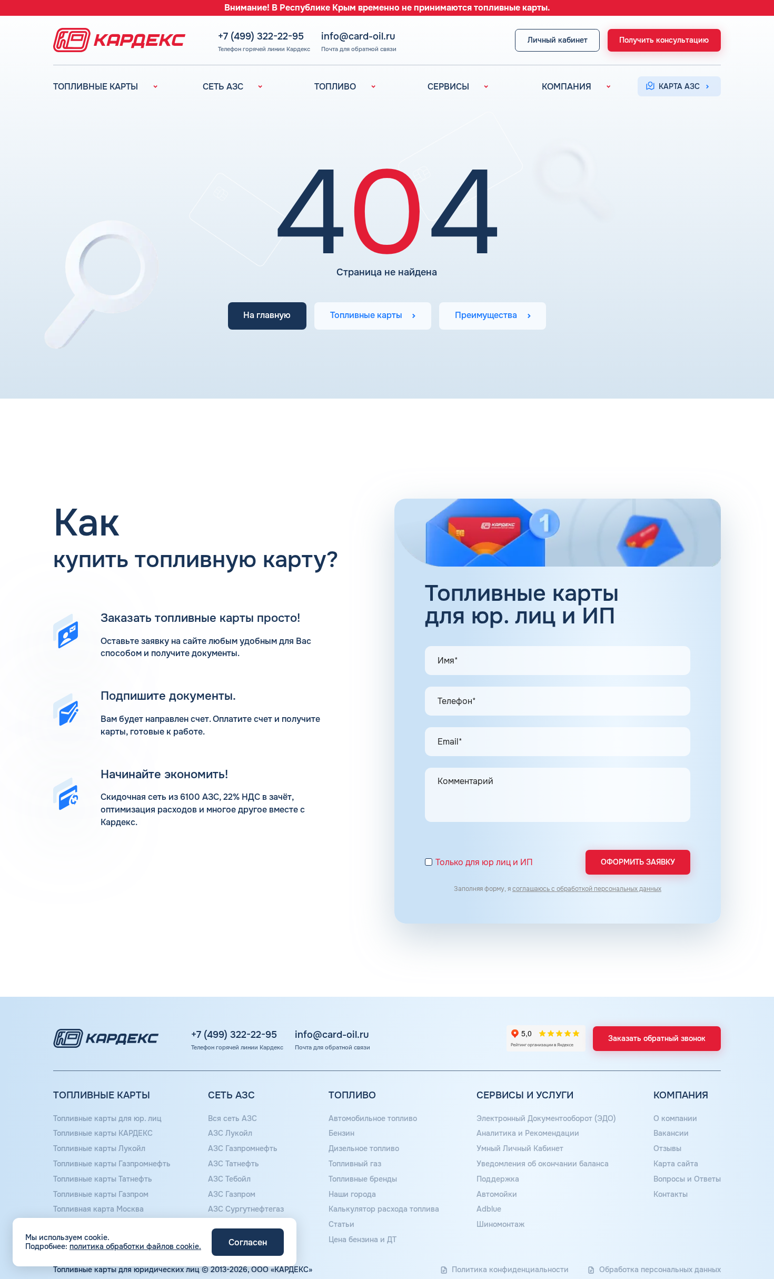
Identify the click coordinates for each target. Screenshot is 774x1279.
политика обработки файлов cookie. (135, 1246)
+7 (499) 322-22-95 (261, 36)
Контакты (670, 1194)
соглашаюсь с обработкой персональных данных (586, 889)
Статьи (341, 1224)
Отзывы (667, 1148)
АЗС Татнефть (233, 1163)
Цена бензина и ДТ (362, 1239)
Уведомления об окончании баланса (543, 1163)
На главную (267, 316)
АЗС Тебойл (229, 1179)
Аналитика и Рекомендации (528, 1133)
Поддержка (498, 1179)
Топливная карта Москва (98, 1209)
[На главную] (116, 40)
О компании (675, 1118)
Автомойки (497, 1194)
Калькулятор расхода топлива (384, 1209)
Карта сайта (675, 1163)
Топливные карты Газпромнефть (112, 1163)
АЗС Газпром (231, 1194)
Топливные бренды (363, 1179)
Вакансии (671, 1133)
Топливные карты (366, 316)
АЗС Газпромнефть (242, 1148)
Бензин (341, 1133)
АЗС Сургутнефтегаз (246, 1209)
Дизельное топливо (364, 1148)
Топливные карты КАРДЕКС (103, 1133)
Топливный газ (355, 1163)
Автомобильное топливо (373, 1118)
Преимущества (486, 316)
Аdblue (489, 1209)
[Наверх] (730, 1235)
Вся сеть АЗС (232, 1118)
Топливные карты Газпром (100, 1194)
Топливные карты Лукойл (99, 1148)
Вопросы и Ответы (687, 1179)
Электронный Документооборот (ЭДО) (546, 1118)
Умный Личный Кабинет (520, 1148)
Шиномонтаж (500, 1224)
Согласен (248, 1242)
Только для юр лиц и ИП (484, 863)
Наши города (352, 1194)
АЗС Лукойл (230, 1133)
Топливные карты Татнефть (102, 1179)
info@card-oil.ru (358, 36)
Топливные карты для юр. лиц (107, 1118)
